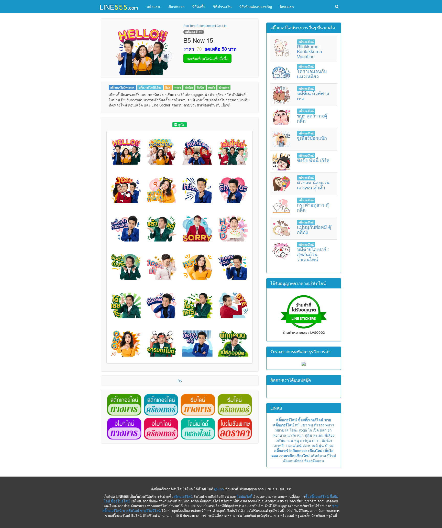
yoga (303, 430)
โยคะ (294, 430)
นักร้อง (189, 87)
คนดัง (211, 87)
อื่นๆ (167, 87)
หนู (296, 440)
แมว (304, 424)
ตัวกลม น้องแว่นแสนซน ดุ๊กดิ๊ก (313, 185)
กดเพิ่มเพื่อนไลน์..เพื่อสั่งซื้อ (207, 58)
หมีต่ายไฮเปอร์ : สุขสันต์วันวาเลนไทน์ (313, 254)
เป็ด (316, 430)
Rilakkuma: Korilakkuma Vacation (309, 51)
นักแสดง (224, 87)
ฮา (329, 430)
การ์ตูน (305, 440)
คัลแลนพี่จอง (293, 460)
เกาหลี (279, 445)
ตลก (323, 430)
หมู (310, 424)
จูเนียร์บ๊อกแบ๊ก (312, 137)
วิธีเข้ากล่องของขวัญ (255, 6)
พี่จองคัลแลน (314, 460)
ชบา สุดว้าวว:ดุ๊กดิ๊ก (312, 118)
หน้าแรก (153, 6)
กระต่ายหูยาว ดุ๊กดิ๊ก (313, 207)
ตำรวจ (319, 424)
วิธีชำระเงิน (222, 6)
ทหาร (329, 424)
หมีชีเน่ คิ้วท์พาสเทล (313, 96)
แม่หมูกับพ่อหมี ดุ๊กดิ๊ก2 (314, 229)
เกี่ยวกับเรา (176, 6)
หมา (300, 435)
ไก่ (310, 430)
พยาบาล (282, 430)
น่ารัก (291, 435)
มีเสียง (329, 435)
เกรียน (280, 440)
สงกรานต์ (310, 445)
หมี (297, 424)
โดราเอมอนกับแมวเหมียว (312, 73)
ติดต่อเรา (287, 6)
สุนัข (308, 435)
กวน (289, 440)
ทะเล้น (318, 435)
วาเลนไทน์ (293, 445)
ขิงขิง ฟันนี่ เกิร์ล (313, 160)
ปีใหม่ (331, 455)
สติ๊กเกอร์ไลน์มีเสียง (150, 87)
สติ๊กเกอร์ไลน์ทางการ (122, 87)
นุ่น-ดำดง (326, 445)
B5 (180, 380)
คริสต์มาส (318, 455)
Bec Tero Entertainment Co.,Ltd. (205, 25)
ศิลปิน (200, 87)
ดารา (177, 87)
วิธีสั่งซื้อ (198, 6)
